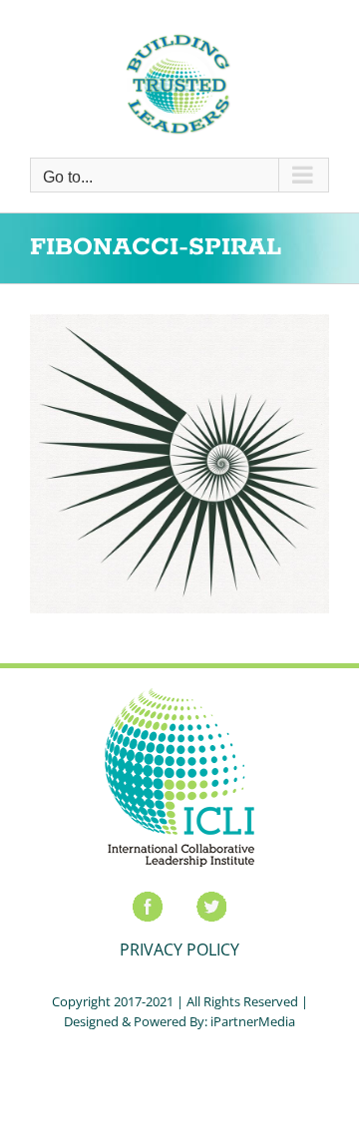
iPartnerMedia (252, 1021)
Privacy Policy (179, 949)
